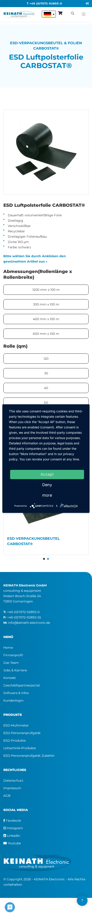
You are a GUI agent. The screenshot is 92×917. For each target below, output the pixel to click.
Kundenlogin (13, 700)
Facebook (13, 821)
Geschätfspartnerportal (21, 685)
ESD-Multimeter (16, 725)
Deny (47, 484)
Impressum (12, 788)
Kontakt (9, 678)
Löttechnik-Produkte (19, 748)
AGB (6, 796)
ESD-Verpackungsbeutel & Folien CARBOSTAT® (46, 45)
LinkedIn (13, 836)
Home (8, 648)
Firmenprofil (13, 655)
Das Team (11, 663)
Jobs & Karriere (15, 670)
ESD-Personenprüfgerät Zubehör (29, 756)
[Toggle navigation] (84, 13)
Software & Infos (16, 693)
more (47, 495)
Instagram (14, 828)
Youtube (14, 843)
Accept (47, 474)
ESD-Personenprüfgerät (22, 733)
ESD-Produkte (14, 740)
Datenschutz (13, 781)
